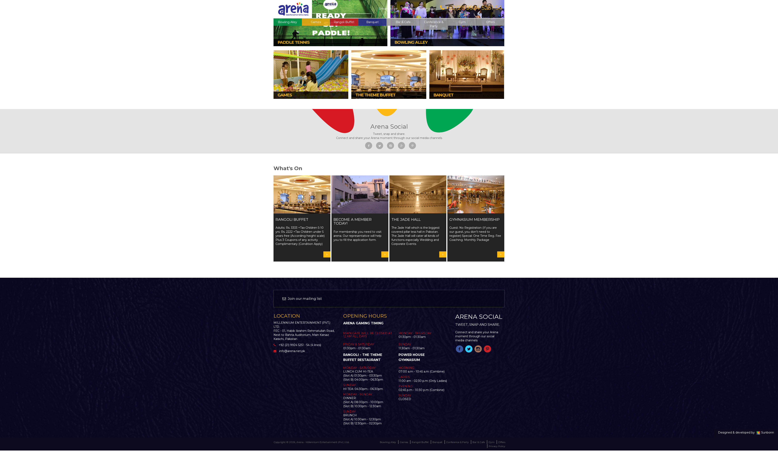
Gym (462, 22)
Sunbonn (767, 432)
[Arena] (293, 9)
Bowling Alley (287, 22)
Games (404, 442)
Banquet (372, 22)
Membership (411, 9)
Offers (490, 22)
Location (430, 9)
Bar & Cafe (403, 22)
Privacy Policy (497, 446)
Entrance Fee (388, 9)
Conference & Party (434, 24)
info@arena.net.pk (292, 351)
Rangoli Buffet (344, 22)
